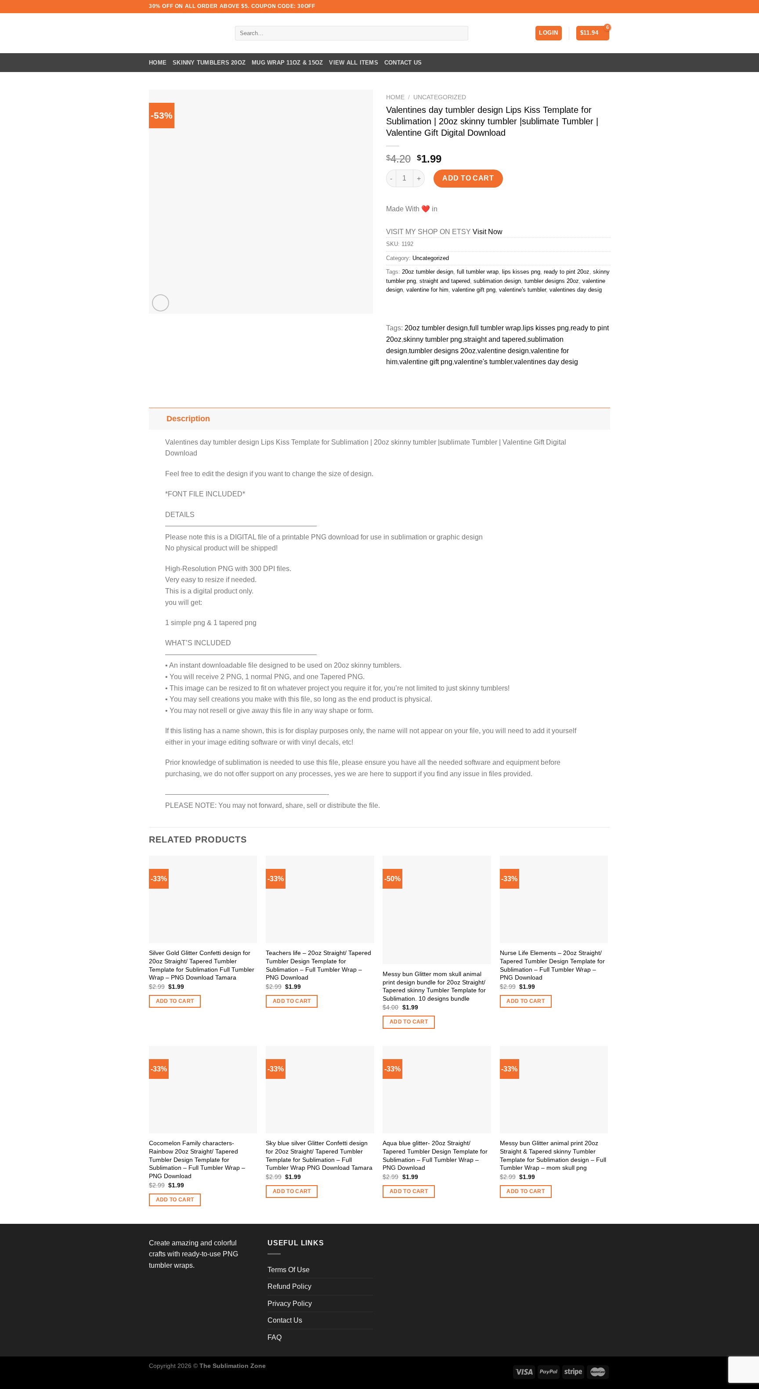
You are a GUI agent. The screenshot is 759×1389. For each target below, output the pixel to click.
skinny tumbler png (432, 339)
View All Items (353, 62)
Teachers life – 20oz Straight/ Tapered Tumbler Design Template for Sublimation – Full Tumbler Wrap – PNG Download (318, 965)
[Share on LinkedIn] (457, 309)
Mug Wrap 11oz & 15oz (287, 62)
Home (157, 62)
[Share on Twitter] (410, 309)
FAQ (274, 1337)
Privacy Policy (289, 1303)
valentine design (503, 350)
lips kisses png (521, 271)
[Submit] (459, 33)
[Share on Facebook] (394, 309)
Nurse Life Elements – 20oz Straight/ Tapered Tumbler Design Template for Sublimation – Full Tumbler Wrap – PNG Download (552, 965)
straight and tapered (444, 281)
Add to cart (468, 178)
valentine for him (427, 289)
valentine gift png (473, 289)
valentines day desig (575, 289)
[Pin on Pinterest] (441, 309)
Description (188, 418)
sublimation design (497, 281)
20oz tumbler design (427, 271)
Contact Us (403, 62)
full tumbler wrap (478, 271)
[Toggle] (157, 418)
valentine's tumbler (522, 289)
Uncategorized (439, 97)
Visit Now (487, 231)
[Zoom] (160, 302)
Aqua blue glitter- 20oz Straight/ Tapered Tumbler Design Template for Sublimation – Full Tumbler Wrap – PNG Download (435, 1155)
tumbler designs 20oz (551, 281)
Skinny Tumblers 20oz (209, 62)
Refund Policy (289, 1286)
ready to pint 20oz (566, 271)
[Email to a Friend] (426, 309)
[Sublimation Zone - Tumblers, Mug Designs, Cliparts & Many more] (185, 33)
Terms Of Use (288, 1269)
